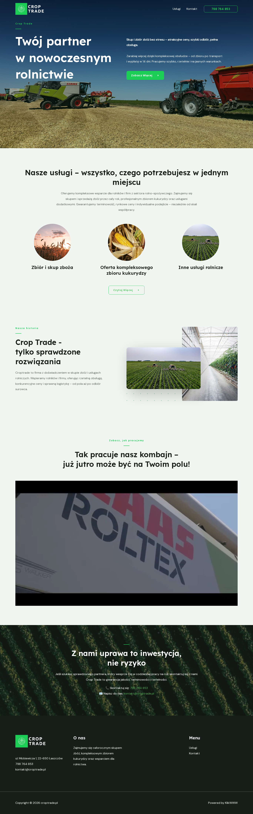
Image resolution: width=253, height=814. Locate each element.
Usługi (177, 9)
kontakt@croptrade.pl (139, 693)
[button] (221, 9)
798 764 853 (24, 764)
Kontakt (192, 9)
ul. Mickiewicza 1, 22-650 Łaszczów (39, 758)
